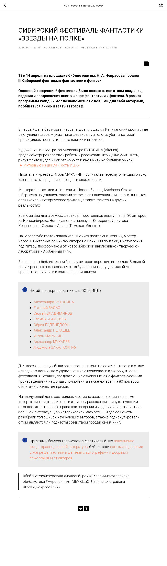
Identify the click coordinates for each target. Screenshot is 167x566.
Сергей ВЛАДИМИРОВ (53, 313)
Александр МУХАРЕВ (52, 341)
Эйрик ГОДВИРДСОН (51, 325)
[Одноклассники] (86, 508)
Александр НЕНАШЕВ (52, 330)
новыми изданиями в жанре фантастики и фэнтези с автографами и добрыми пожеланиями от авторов (86, 452)
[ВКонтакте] (80, 508)
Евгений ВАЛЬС (47, 307)
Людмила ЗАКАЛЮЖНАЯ (55, 347)
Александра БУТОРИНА (54, 302)
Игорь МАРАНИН (48, 336)
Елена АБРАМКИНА (50, 319)
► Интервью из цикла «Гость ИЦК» (49, 165)
